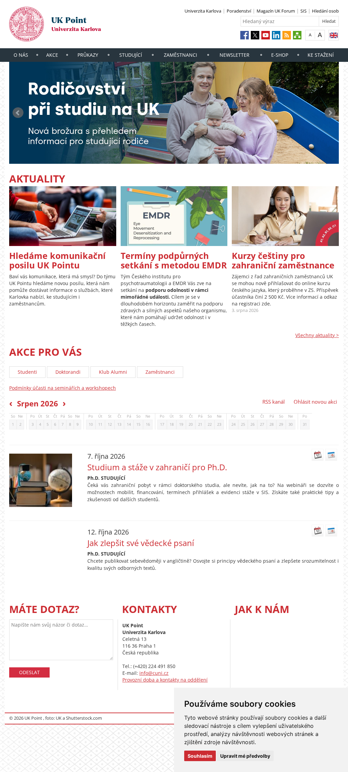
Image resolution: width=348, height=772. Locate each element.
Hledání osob (325, 11)
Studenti (27, 372)
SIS (303, 11)
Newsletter (234, 55)
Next (330, 112)
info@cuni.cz (154, 673)
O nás (21, 55)
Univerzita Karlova (203, 11)
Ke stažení (321, 55)
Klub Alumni (113, 372)
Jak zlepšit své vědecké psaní (140, 543)
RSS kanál (273, 401)
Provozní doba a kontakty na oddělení (165, 680)
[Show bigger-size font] (320, 34)
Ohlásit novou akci (315, 401)
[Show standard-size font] (310, 34)
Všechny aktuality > (317, 335)
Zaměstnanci (180, 55)
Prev (18, 112)
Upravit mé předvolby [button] (245, 756)
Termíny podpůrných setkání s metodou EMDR (174, 260)
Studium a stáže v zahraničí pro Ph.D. (157, 467)
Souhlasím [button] (200, 756)
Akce (52, 55)
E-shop (279, 55)
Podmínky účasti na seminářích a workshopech (62, 388)
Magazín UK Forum (276, 11)
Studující (130, 55)
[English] (333, 35)
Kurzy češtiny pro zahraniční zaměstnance (283, 260)
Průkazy (87, 55)
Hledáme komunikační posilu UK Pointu (57, 260)
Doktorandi (68, 372)
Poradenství (239, 11)
